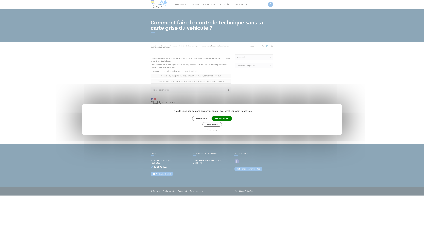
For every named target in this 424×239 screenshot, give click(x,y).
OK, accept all (221, 118)
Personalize (201, 118)
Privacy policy (212, 130)
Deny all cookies (212, 124)
